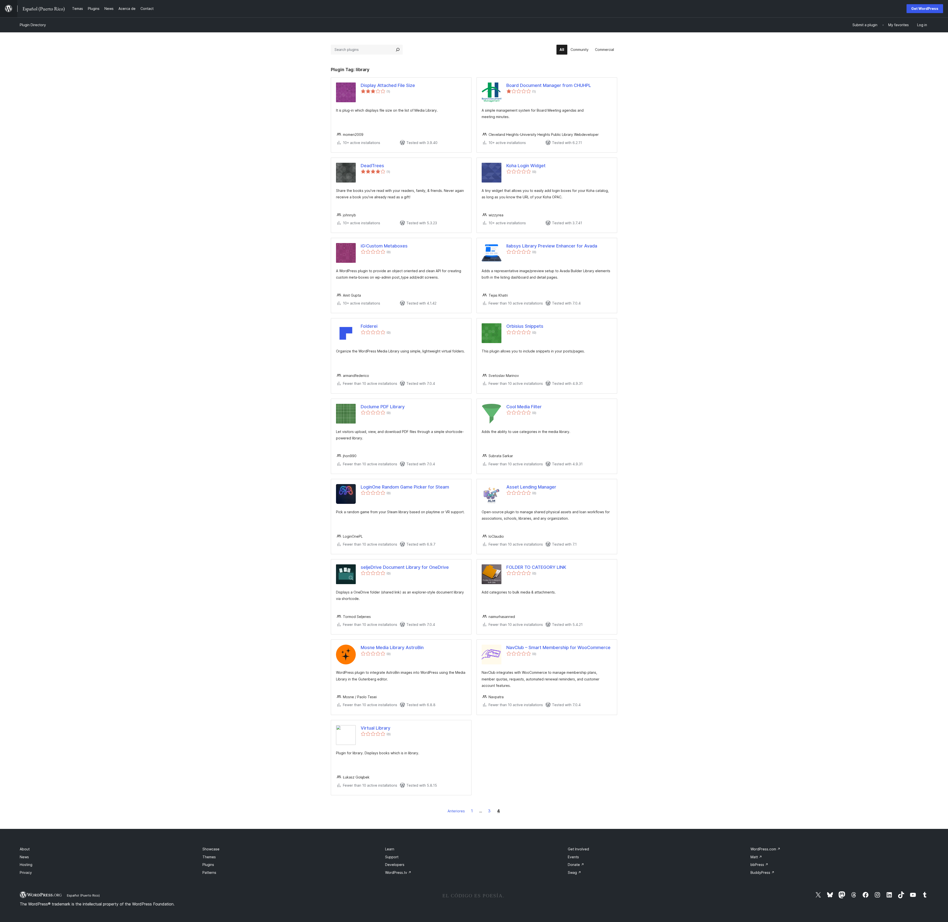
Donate (576, 864)
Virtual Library (375, 728)
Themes (209, 857)
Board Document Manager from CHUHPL (548, 85)
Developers (394, 864)
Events (573, 857)
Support (391, 857)
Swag (574, 872)
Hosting (26, 864)
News (24, 857)
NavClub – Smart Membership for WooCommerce (558, 647)
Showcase (210, 849)
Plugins (208, 864)
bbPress (759, 864)
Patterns (209, 872)
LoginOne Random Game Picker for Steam (405, 487)
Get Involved (578, 849)
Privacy (26, 872)
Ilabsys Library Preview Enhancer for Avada (551, 245)
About (25, 849)
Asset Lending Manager (531, 487)
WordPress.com (765, 849)
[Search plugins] (398, 50)
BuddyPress (762, 872)
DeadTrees (372, 165)
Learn (389, 849)
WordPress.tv (398, 872)
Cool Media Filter (524, 406)
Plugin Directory (33, 25)
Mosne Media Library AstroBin (392, 647)
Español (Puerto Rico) (83, 895)
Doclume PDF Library (383, 406)
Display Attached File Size (388, 85)
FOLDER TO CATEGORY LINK (536, 567)
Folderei (369, 326)
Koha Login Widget (526, 165)
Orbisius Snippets (524, 326)
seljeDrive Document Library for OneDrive (405, 567)
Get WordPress (924, 8)
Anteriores (456, 811)
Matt (756, 857)
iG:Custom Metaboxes (384, 245)
